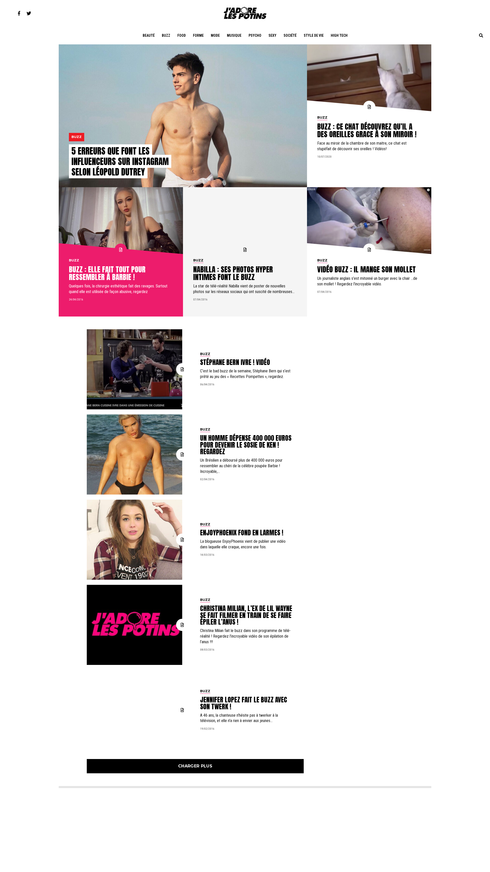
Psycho (255, 35)
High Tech (339, 35)
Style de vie (314, 35)
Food (181, 35)
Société (290, 35)
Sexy (272, 35)
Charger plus (195, 766)
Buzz (166, 35)
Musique (234, 35)
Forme (198, 35)
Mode (215, 35)
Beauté (149, 35)
